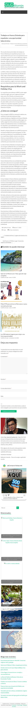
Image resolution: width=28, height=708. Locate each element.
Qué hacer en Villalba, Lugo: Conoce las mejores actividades (12, 241)
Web (2, 396)
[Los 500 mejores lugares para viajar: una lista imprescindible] (11, 311)
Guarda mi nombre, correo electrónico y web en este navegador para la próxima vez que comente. (14, 406)
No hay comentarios (14, 230)
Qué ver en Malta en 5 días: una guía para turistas (14, 665)
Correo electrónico (6, 388)
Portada (7, 43)
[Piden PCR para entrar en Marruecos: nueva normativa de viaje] (11, 281)
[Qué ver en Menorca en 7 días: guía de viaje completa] (11, 251)
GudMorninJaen (7, 227)
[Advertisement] (14, 23)
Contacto (14, 705)
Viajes (4, 230)
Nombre (3, 379)
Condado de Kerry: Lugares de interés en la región (14, 236)
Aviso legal (19, 705)
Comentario (4, 356)
